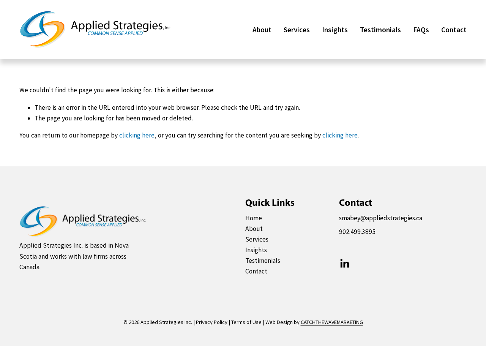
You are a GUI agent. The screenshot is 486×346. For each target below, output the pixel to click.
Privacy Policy (211, 322)
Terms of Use (246, 322)
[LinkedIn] (344, 263)
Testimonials (380, 29)
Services (297, 29)
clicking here (137, 135)
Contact (454, 29)
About (261, 29)
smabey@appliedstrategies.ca (380, 218)
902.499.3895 (357, 232)
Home (253, 218)
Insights (335, 29)
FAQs (421, 29)
